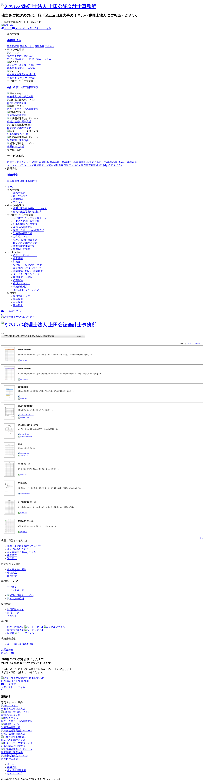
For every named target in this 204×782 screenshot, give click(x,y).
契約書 (197, 343)
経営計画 (36, 162)
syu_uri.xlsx (23, 360)
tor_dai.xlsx (23, 474)
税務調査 (12, 555)
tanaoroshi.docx (24, 453)
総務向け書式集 (15, 630)
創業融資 (12, 575)
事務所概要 (13, 46)
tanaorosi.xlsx (24, 455)
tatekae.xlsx (23, 398)
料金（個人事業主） (18, 59)
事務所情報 (14, 40)
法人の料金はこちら (18, 549)
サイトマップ (14, 773)
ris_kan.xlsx (23, 512)
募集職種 (32, 181)
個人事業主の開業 (16, 569)
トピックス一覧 (15, 590)
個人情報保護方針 (16, 770)
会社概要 (12, 586)
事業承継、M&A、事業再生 (122, 162)
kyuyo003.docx (24, 434)
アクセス (49, 46)
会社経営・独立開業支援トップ (30, 218)
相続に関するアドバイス (109, 165)
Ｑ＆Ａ (47, 59)
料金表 (10, 77)
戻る (201, 538)
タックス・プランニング (20, 165)
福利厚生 (12, 616)
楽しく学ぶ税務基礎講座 (20, 644)
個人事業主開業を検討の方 (21, 74)
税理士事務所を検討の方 (20, 55)
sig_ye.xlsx (23, 531)
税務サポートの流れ (25, 77)
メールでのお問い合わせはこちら (33, 28)
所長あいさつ (27, 46)
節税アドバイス (72, 165)
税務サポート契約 (43, 165)
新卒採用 (12, 181)
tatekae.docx (23, 396)
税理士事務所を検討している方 (30, 208)
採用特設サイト (15, 609)
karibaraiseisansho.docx (27, 415)
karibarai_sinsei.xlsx (26, 417)
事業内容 (39, 46)
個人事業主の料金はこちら (21, 552)
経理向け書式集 (15, 627)
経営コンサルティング (19, 162)
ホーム (8, 28)
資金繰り (12, 558)
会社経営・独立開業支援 (22, 87)
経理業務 (58, 165)
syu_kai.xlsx (24, 379)
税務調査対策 (88, 165)
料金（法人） (36, 59)
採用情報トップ (21, 296)
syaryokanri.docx (25, 493)
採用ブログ (13, 612)
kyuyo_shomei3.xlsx (26, 436)
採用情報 (13, 174)
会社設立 (12, 572)
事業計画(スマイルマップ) (93, 162)
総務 (189, 343)
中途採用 (22, 181)
